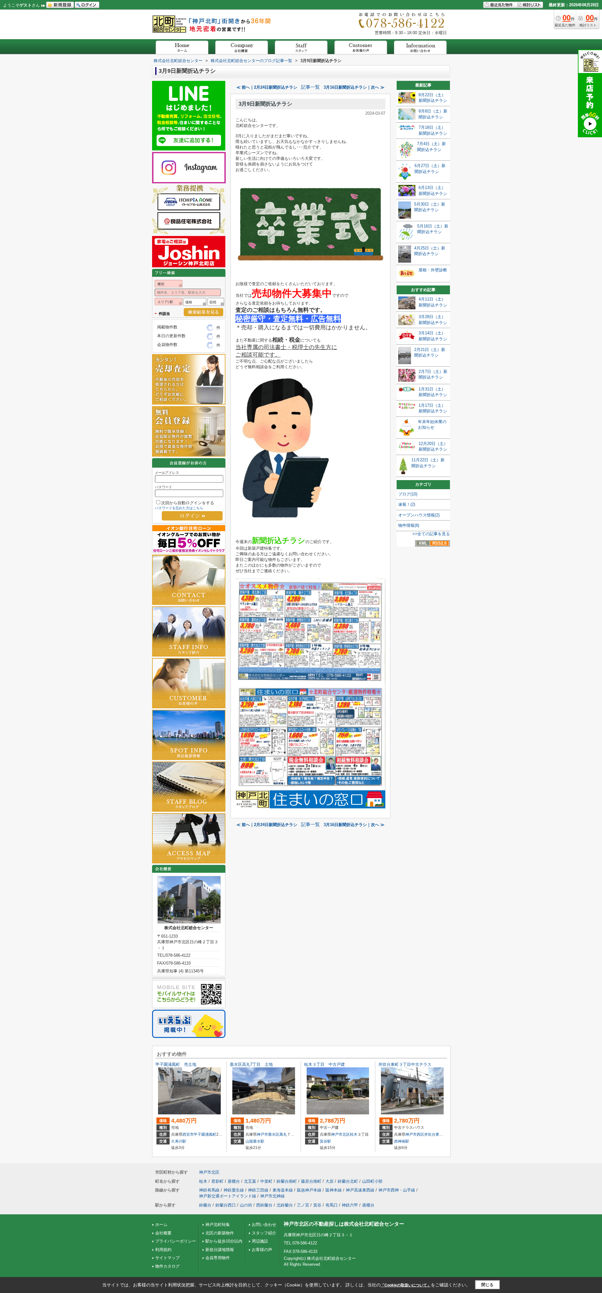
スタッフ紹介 (264, 1233)
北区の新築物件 (219, 1233)
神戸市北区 (340, 1134)
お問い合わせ (264, 1224)
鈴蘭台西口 (225, 1205)
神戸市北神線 (272, 1196)
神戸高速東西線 (360, 1190)
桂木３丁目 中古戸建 (324, 1064)
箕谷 (317, 1205)
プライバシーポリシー (175, 1241)
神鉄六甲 (350, 1205)
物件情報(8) (408, 525)
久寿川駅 (178, 1141)
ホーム (161, 1224)
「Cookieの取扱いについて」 (406, 1285)
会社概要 (163, 1233)
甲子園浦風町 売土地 (176, 1064)
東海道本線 (282, 1190)
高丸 (283, 1134)
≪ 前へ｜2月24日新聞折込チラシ (266, 87)
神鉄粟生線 (234, 1190)
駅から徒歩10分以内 (223, 1241)
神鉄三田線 (258, 1190)
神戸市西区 (414, 1134)
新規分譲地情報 (219, 1249)
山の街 (246, 1205)
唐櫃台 (234, 1181)
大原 (329, 1181)
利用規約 (163, 1249)
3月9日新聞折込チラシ (265, 104)
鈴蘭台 (205, 1205)
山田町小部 (372, 1181)
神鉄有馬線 (209, 1190)
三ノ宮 (303, 1205)
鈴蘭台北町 (348, 1181)
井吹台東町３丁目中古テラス (404, 1064)
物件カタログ (167, 1266)
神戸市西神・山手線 (396, 1190)
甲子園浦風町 (205, 1134)
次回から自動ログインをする (187, 502)
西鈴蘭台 (264, 1205)
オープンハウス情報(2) (419, 515)
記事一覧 (310, 87)
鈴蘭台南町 (287, 1181)
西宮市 (188, 1134)
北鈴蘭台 (285, 1205)
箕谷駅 (325, 1141)
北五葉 (250, 1181)
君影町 (217, 1181)
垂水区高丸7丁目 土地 (251, 1064)
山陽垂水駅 (255, 1141)
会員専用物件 (217, 1257)
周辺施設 (260, 1241)
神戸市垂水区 (268, 1134)
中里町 (266, 1181)
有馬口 (331, 1205)
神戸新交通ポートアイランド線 (227, 1196)
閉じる (487, 1284)
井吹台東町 (433, 1134)
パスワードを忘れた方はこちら (179, 508)
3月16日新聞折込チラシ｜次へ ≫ (354, 87)
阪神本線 (333, 1190)
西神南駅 (401, 1141)
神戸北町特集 (217, 1224)
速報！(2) (406, 504)
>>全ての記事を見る (431, 533)
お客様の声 (262, 1249)
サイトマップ (167, 1257)
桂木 (353, 1134)
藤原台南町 (311, 1181)
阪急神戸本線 (309, 1190)
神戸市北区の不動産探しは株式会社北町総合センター (344, 1224)
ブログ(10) (407, 494)
